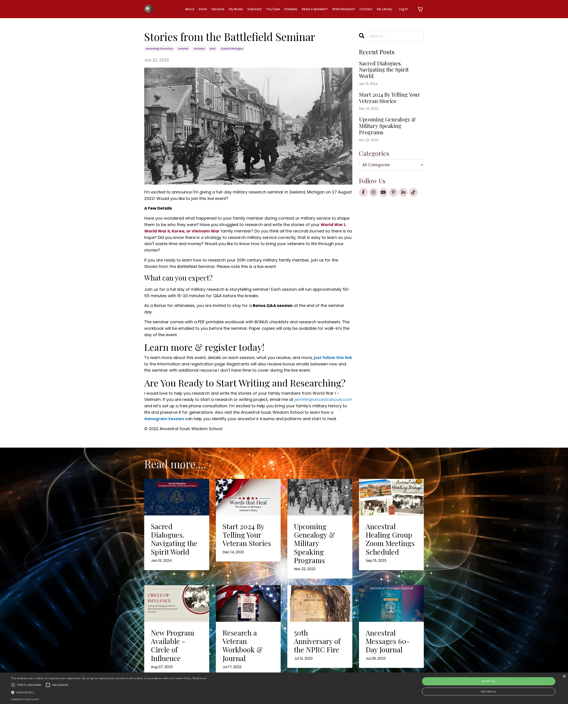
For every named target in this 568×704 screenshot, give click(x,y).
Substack (254, 9)
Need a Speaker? (315, 9)
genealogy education (159, 48)
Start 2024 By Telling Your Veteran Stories (389, 97)
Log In (403, 9)
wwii (212, 48)
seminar (183, 48)
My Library (384, 9)
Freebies (290, 9)
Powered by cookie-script (25, 699)
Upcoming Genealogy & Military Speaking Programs (387, 125)
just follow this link (332, 357)
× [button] (564, 676)
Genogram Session (164, 418)
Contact (366, 9)
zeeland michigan (232, 48)
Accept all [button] (488, 681)
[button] (109, 692)
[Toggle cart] (420, 9)
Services (217, 9)
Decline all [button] (488, 691)
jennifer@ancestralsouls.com (323, 399)
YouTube (273, 9)
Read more (200, 678)
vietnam (199, 48)
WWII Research (343, 9)
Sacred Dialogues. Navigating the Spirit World (384, 69)
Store (203, 9)
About (189, 9)
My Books (236, 9)
